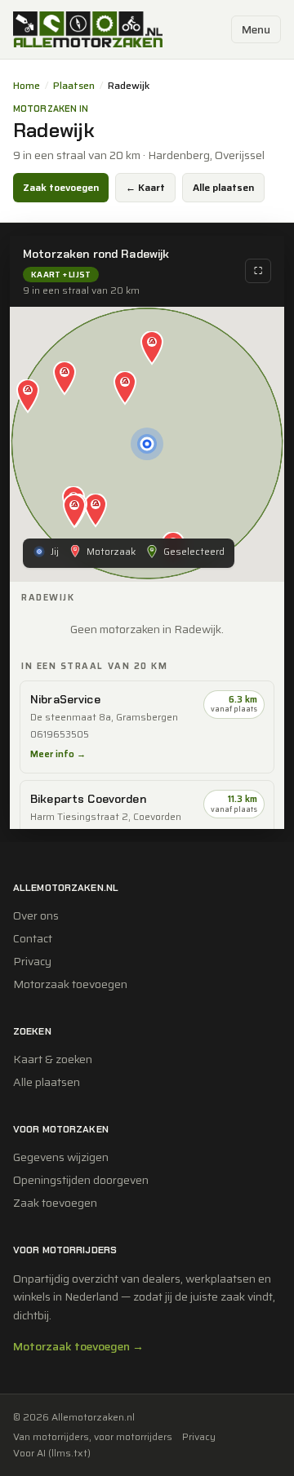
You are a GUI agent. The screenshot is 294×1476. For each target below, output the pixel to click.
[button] (125, 389)
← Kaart (145, 187)
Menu (256, 29)
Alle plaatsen (223, 187)
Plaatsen (74, 85)
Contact (32, 938)
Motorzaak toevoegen (70, 984)
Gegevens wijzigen (61, 1157)
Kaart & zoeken (52, 1059)
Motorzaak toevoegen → (78, 1346)
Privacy (32, 961)
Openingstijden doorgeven (81, 1180)
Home (26, 85)
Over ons (36, 915)
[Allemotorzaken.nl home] (88, 29)
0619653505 (59, 735)
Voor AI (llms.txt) (52, 1453)
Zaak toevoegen (61, 187)
